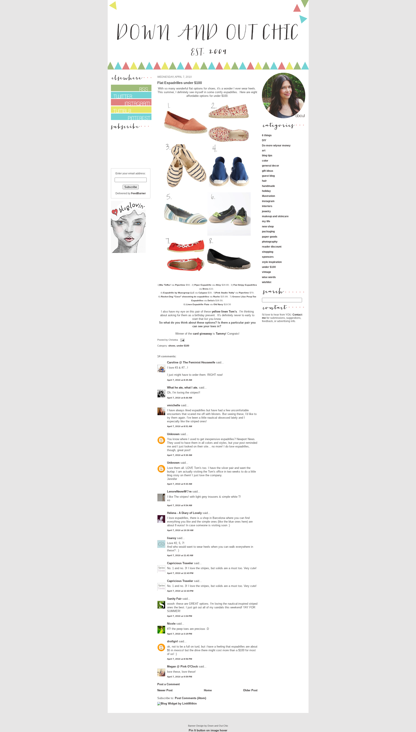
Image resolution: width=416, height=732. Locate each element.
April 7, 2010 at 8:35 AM (179, 380)
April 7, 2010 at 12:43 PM (180, 573)
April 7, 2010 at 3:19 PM (179, 634)
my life (266, 221)
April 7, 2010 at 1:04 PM (179, 616)
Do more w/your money (276, 145)
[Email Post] (182, 339)
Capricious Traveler (180, 563)
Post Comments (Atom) (190, 698)
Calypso (202, 293)
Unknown (173, 434)
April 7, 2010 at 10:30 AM (180, 530)
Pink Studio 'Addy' (225, 293)
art (263, 150)
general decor (270, 165)
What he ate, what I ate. (182, 387)
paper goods (269, 236)
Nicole (171, 623)
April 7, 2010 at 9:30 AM (179, 455)
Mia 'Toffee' (165, 285)
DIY (264, 140)
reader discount (271, 246)
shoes (171, 345)
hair (264, 180)
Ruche (216, 296)
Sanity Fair (174, 598)
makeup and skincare (275, 216)
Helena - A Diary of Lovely (184, 513)
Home (208, 690)
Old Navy (218, 304)
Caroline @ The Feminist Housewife (191, 362)
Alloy (218, 285)
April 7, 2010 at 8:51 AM (179, 426)
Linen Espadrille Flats (197, 304)
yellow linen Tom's (224, 311)
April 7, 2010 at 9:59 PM (179, 676)
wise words (269, 277)
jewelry (266, 211)
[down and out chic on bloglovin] (128, 252)
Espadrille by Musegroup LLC (178, 293)
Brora (205, 289)
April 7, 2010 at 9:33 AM (179, 484)
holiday (266, 190)
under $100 (183, 345)
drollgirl (172, 641)
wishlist (266, 282)
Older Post (250, 690)
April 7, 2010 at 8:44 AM (179, 398)
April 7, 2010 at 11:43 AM (180, 555)
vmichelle (173, 405)
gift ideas (267, 170)
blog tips (267, 155)
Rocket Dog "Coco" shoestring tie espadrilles (185, 296)
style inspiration (272, 262)
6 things (267, 135)
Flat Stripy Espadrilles (245, 285)
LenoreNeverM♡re (179, 491)
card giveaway (202, 333)
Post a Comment (168, 684)
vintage (266, 271)
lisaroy (171, 538)
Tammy (221, 333)
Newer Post (164, 690)
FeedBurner (138, 193)
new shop (268, 226)
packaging (268, 231)
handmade (268, 186)
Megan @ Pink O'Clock (182, 666)
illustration (268, 195)
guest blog (268, 175)
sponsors (268, 256)
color (265, 160)
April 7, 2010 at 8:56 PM (179, 659)
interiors (267, 206)
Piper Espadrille (202, 285)
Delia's (211, 300)
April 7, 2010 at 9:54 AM (179, 505)
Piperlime (180, 285)
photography (270, 241)
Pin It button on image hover (208, 730)
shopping (267, 251)
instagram (268, 201)
